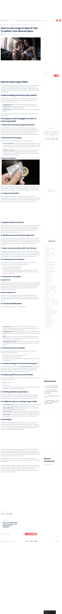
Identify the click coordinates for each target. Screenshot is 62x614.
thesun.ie (14, 289)
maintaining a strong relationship (50, 290)
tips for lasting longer (48, 317)
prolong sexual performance (50, 299)
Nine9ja (5, 34)
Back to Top (58, 541)
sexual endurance (55, 303)
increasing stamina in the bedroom (51, 271)
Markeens (54, 292)
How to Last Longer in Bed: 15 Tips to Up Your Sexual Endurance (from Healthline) (10, 525)
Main (10, 34)
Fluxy (46, 257)
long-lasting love (48, 280)
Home (13, 20)
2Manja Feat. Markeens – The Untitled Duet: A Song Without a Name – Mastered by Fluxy (51, 402)
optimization (53, 294)
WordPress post (48, 326)
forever (50, 257)
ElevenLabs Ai (40, 20)
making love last (48, 292)
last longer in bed (48, 278)
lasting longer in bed (48, 276)
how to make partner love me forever (51, 262)
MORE (45, 20)
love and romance (48, 285)
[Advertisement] (31, 8)
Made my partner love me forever (50, 287)
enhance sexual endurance (49, 253)
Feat (53, 255)
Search (45, 73)
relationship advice (54, 301)
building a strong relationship (50, 248)
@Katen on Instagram (31, 534)
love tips (54, 285)
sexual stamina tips (48, 306)
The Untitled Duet (48, 315)
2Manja (46, 246)
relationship (47, 301)
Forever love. (47, 260)
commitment (47, 251)
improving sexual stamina (49, 267)
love (53, 280)
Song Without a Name (48, 308)
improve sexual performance (50, 264)
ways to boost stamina (49, 322)
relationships (47, 303)
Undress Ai (18, 20)
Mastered (46, 294)
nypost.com (18, 232)
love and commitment (48, 283)
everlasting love (47, 255)
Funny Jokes (33, 20)
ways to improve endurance (49, 324)
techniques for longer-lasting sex (50, 313)
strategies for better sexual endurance (51, 310)
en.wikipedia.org (11, 273)
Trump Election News (25, 20)
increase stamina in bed (49, 269)
